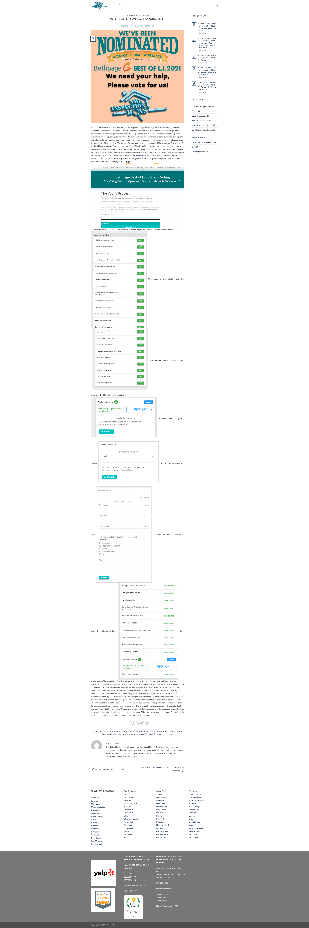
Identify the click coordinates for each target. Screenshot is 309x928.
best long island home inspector (164, 731)
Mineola (159, 822)
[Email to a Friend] (138, 723)
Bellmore (95, 828)
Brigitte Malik (149, 26)
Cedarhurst (96, 838)
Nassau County (198, 137)
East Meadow (96, 841)
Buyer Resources (199, 116)
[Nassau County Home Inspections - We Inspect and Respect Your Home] (103, 5)
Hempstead (128, 828)
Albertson (95, 797)
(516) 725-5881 (162, 883)
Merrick (159, 816)
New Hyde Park (162, 825)
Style (194, 147)
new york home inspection (139, 734)
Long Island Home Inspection (204, 130)
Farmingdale (129, 797)
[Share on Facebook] (129, 723)
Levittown (160, 803)
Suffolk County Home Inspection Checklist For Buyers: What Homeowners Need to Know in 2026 (207, 43)
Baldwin (94, 822)
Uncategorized (198, 151)
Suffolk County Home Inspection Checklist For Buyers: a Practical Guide (207, 27)
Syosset (192, 819)
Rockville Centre (196, 800)
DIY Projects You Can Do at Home (109, 769)
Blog (129, 15)
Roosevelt (193, 803)
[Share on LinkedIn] (147, 723)
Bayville (94, 825)
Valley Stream (96, 813)
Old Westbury (162, 834)
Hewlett (127, 831)
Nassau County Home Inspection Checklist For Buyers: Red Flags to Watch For (207, 86)
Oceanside (160, 828)
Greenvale (128, 825)
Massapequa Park (98, 807)
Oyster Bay (161, 837)
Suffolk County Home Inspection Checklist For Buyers (207, 57)
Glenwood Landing (131, 819)
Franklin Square (130, 803)
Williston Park (195, 831)
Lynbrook (95, 801)
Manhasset (95, 804)
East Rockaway (130, 791)
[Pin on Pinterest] (142, 723)
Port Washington (196, 797)
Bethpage (95, 832)
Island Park (161, 791)
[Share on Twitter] (133, 723)
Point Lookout (195, 794)
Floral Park (128, 800)
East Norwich (96, 844)
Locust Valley (161, 806)
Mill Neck (160, 819)
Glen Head (128, 816)
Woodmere (193, 837)
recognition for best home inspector (161, 734)
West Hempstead (196, 828)
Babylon (94, 819)
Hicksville (128, 834)
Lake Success (161, 797)
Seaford (192, 816)
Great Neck (128, 822)
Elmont (127, 794)
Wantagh (193, 825)
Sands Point (194, 809)
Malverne (160, 812)
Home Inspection (199, 120)
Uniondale (95, 810)
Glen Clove (128, 812)
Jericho (159, 794)
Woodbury (193, 834)
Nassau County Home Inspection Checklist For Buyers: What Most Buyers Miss (207, 71)
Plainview (193, 791)
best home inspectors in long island (125, 712)
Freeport (127, 806)
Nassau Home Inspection (202, 142)
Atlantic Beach (97, 816)
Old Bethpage (162, 831)
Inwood (127, 837)
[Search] (120, 5)
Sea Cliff (192, 812)
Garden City (129, 809)
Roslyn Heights (195, 806)
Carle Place (95, 835)
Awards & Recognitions (201, 106)
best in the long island (145, 731)
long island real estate (121, 734)
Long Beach (161, 809)
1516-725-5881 (131, 891)
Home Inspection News (140, 15)
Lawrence (160, 800)
